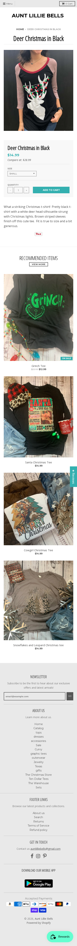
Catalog (38, 728)
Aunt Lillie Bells (38, 15)
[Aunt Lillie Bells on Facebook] (32, 856)
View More (38, 264)
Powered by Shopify (39, 923)
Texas (38, 766)
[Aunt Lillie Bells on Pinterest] (45, 856)
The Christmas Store (38, 774)
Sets (38, 787)
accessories (38, 741)
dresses (39, 736)
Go (69, 696)
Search (38, 817)
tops (38, 732)
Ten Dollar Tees (38, 779)
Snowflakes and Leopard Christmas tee (38, 645)
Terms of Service (38, 825)
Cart (69, 3)
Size (9, 168)
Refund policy (38, 830)
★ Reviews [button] (73, 476)
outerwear (38, 757)
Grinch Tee (39, 366)
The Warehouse (38, 783)
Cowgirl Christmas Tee (38, 550)
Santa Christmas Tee (38, 462)
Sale (38, 745)
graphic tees (38, 753)
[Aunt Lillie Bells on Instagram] (38, 856)
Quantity (13, 185)
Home (20, 29)
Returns (38, 821)
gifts (38, 770)
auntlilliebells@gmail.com (45, 848)
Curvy (38, 749)
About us (38, 813)
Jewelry (39, 762)
